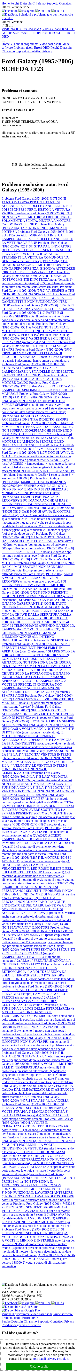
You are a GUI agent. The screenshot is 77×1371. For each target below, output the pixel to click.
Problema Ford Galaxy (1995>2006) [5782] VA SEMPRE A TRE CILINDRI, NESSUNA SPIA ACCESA (38, 290)
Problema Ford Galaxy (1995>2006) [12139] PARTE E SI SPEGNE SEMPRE (34, 395)
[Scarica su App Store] (20, 1306)
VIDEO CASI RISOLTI (58, 29)
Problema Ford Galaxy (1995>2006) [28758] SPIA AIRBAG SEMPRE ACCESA (38, 721)
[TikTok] (57, 10)
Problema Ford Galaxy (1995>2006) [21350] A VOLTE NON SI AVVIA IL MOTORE (36, 559)
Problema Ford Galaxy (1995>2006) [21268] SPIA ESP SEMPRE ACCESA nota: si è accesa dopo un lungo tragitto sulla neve (38, 552)
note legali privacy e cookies (50, 1358)
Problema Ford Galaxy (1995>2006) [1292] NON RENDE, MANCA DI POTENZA (34, 228)
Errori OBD (42, 47)
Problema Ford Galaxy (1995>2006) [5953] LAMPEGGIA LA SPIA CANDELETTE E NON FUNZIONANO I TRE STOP (38, 299)
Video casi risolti (50, 44)
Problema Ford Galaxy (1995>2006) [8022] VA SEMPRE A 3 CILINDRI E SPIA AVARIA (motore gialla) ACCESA (36, 338)
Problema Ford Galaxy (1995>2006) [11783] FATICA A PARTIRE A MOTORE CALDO (35, 378)
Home (6, 3)
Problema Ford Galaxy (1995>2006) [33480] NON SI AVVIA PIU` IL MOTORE (36, 925)
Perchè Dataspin (21, 3)
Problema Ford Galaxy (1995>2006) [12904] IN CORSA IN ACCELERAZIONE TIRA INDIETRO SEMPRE (35, 415)
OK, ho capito (39, 1366)
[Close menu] (3, 41)
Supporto (52, 3)
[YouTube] (43, 10)
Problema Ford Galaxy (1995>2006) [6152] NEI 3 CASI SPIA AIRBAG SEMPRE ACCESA (38, 307)
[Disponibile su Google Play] (21, 1310)
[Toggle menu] (11, 26)
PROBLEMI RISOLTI (46, 33)
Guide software (63, 1314)
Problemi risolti (23, 47)
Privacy (47, 51)
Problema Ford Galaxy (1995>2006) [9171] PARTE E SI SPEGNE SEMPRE (38, 345)
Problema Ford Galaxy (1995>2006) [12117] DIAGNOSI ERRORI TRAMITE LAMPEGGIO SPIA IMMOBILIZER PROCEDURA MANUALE (38, 388)
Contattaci (65, 3)
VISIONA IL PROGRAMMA (21, 29)
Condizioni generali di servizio (21, 1325)
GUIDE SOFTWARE (16, 33)
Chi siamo (39, 3)
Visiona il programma (24, 44)
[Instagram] (26, 10)
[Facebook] (10, 10)
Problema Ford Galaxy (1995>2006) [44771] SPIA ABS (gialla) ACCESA (35, 1098)
